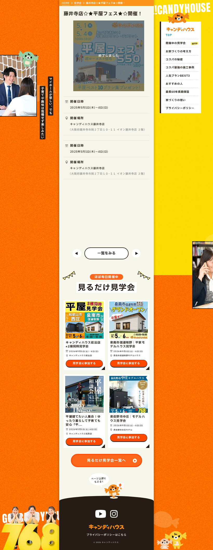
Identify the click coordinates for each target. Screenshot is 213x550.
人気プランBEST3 (178, 76)
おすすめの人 (174, 84)
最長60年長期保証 (177, 92)
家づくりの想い (176, 100)
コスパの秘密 (174, 60)
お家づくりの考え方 (178, 51)
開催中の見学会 (176, 43)
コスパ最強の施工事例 (180, 68)
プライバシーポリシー (180, 108)
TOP (169, 35)
